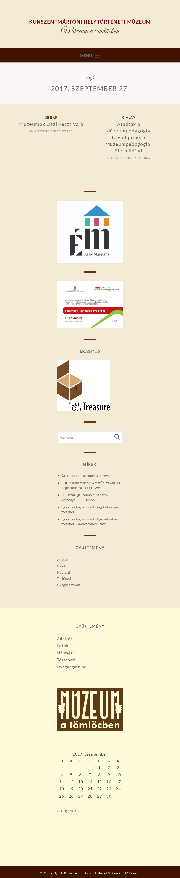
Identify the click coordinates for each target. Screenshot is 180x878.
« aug (62, 810)
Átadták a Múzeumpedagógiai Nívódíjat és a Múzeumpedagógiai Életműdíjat (128, 137)
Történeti (64, 578)
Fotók (61, 566)
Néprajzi (63, 572)
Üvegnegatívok (68, 585)
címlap (51, 118)
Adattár (63, 559)
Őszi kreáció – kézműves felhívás (85, 475)
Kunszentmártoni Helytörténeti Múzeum (90, 22)
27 (80, 796)
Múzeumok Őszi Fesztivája (51, 124)
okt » (74, 810)
